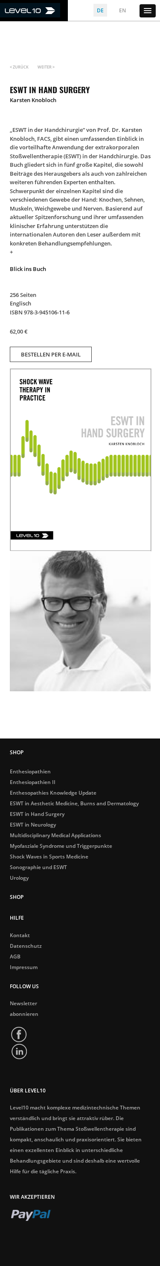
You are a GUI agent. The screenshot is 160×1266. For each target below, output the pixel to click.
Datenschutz (26, 946)
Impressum (24, 967)
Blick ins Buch (28, 269)
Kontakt (20, 935)
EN (122, 10)
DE (100, 10)
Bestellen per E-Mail (51, 354)
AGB (15, 956)
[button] (148, 10)
